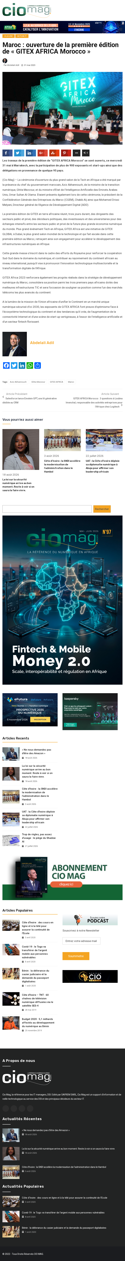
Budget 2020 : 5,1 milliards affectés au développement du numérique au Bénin (38, 1023)
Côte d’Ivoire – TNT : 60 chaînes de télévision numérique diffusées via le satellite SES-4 (37, 1000)
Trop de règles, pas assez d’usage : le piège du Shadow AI (39, 838)
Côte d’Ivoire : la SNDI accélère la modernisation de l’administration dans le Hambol (40, 794)
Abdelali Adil (13, 65)
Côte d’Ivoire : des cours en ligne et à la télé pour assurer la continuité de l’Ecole (37, 928)
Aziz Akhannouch (18, 382)
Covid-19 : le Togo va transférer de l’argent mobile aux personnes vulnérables (35, 952)
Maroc (71, 382)
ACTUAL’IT (22, 36)
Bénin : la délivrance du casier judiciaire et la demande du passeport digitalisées (35, 976)
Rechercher (102, 509)
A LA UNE (8, 36)
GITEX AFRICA (56, 382)
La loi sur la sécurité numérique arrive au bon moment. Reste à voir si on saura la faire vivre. (37, 771)
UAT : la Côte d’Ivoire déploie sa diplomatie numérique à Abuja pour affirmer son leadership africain (38, 817)
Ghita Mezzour (38, 382)
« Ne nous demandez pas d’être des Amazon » (36, 751)
